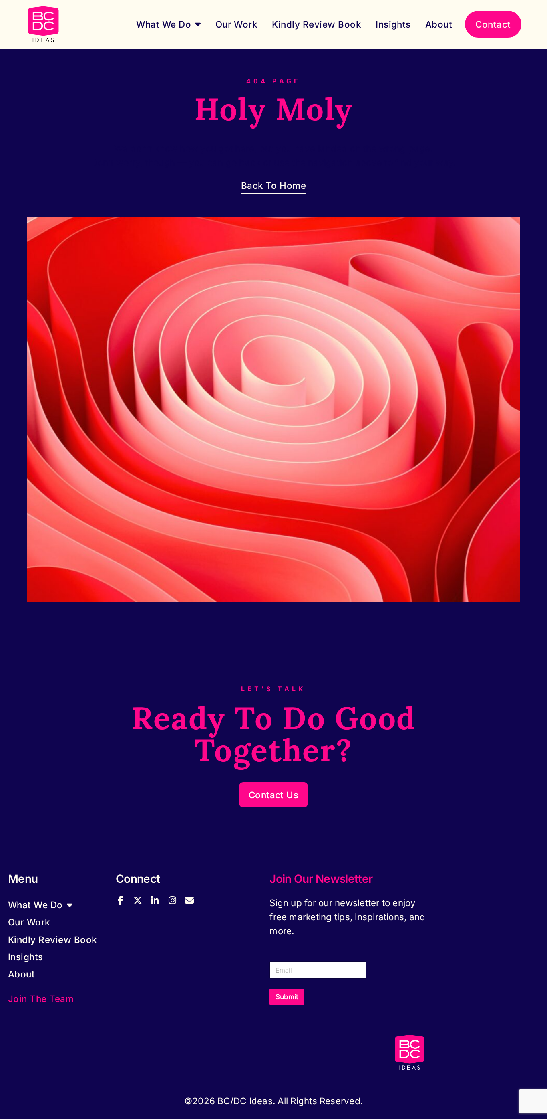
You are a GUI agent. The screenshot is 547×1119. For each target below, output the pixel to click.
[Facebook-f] (120, 900)
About (438, 24)
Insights (393, 24)
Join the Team (41, 998)
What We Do (163, 24)
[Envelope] (189, 900)
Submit (287, 997)
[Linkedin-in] (155, 900)
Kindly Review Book (316, 24)
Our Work (236, 24)
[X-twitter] (137, 900)
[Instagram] (172, 900)
